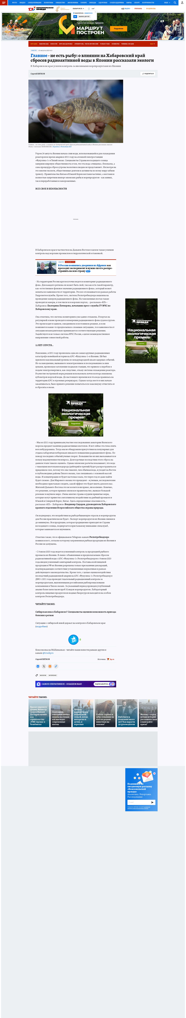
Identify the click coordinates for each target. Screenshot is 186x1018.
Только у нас (105, 44)
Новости (53, 44)
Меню (4, 2)
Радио (127, 9)
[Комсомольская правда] (40, 8)
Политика (48, 3)
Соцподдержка (117, 3)
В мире (84, 3)
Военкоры (115, 44)
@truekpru (48, 653)
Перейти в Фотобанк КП (62, 146)
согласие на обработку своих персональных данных (138, 807)
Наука (129, 3)
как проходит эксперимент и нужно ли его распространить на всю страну (85, 268)
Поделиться (149, 73)
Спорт (137, 3)
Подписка (150, 8)
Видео (22, 3)
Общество (60, 3)
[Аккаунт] (182, 2)
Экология (43, 675)
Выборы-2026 (44, 44)
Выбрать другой (84, 16)
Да (75, 16)
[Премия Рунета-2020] (61, 8)
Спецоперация (34, 3)
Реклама (138, 8)
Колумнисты (148, 3)
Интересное (52, 675)
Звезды (92, 3)
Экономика (73, 3)
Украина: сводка (127, 44)
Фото (14, 3)
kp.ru (112, 659)
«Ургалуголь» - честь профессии (86, 44)
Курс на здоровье (65, 44)
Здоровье (103, 3)
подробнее (41, 626)
